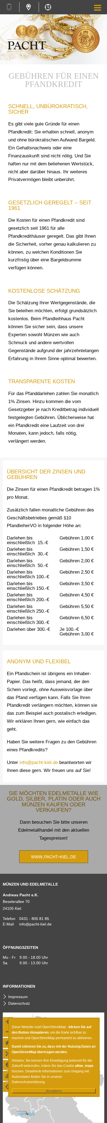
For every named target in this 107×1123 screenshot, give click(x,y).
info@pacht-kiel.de (38, 762)
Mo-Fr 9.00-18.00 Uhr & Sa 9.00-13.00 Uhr (48, 7)
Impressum (18, 997)
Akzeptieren (54, 1090)
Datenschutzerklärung (28, 1082)
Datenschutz (19, 1003)
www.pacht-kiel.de (53, 856)
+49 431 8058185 (9, 7)
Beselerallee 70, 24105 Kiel (28, 7)
